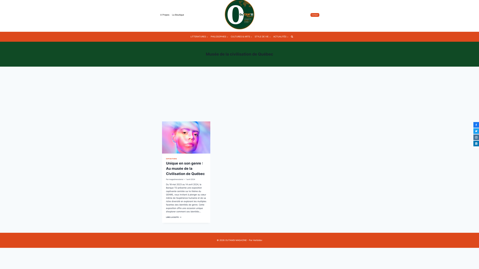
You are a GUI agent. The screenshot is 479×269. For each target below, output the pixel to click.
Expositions (171, 159)
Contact (315, 15)
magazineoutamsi (176, 179)
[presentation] (186, 137)
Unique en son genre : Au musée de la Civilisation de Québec (185, 168)
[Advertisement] (239, 94)
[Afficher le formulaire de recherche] (292, 36)
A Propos (164, 15)
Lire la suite (173, 217)
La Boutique (178, 15)
